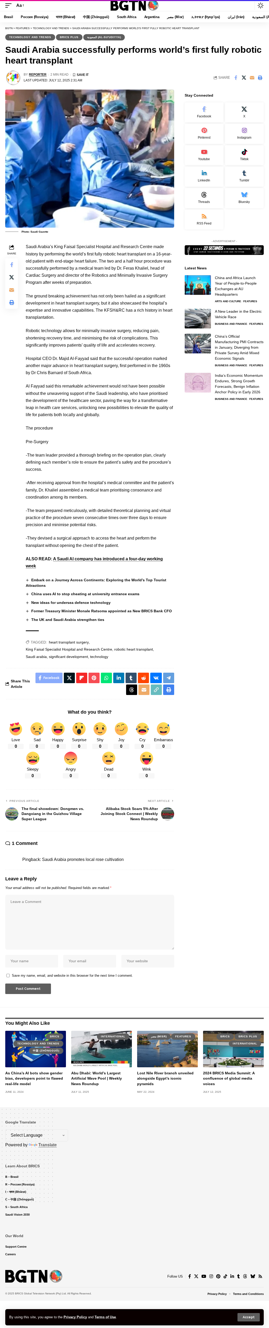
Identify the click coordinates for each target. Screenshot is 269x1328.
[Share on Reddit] (143, 678)
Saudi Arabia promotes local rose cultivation (83, 859)
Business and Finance (231, 323)
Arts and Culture (228, 301)
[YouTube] (204, 1276)
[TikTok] (225, 1276)
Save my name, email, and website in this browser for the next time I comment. (72, 975)
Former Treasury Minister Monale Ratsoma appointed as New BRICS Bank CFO (101, 611)
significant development (68, 657)
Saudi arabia (36, 657)
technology (99, 657)
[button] (248, 1317)
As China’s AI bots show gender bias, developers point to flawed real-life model (34, 1078)
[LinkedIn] (204, 176)
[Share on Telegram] (168, 678)
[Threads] (204, 198)
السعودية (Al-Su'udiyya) (104, 37)
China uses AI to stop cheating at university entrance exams (85, 594)
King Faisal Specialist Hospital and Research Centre (69, 649)
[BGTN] (134, 5)
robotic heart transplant (133, 649)
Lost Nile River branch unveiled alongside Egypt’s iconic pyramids (165, 1078)
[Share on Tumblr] (131, 678)
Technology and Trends (30, 37)
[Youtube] (204, 155)
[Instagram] (244, 134)
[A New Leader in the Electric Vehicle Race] (198, 318)
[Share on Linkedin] (118, 678)
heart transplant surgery (69, 642)
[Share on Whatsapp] (106, 678)
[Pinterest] (204, 134)
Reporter (37, 74)
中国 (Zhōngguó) (46, 1050)
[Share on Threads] (131, 689)
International (113, 1036)
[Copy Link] (156, 689)
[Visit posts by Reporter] (13, 78)
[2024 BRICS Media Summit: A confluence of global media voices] (233, 1049)
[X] (244, 112)
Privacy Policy (75, 1317)
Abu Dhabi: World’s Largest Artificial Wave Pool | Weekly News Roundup (96, 1078)
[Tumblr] (244, 176)
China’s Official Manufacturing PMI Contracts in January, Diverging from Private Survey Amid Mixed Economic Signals (239, 347)
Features (250, 301)
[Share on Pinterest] (94, 678)
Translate (47, 1145)
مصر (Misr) (159, 1036)
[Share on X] (243, 78)
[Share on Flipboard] (81, 678)
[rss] (204, 220)
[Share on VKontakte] (156, 678)
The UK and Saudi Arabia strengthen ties (67, 620)
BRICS (54, 1036)
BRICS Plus (69, 37)
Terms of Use (105, 1317)
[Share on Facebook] (235, 78)
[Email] (252, 78)
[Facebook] (204, 112)
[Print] (260, 78)
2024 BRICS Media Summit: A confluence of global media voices (229, 1078)
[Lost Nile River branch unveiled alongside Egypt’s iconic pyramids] (167, 1049)
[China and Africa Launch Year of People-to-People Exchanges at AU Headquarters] (198, 285)
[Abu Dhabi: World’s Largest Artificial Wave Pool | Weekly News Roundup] (101, 1049)
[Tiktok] (244, 155)
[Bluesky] (244, 198)
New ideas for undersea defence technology (71, 602)
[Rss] (260, 1276)
